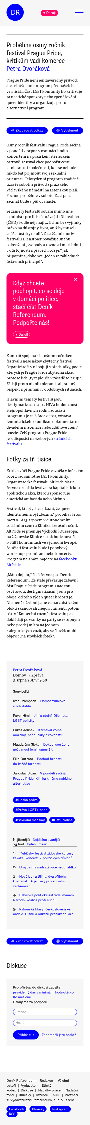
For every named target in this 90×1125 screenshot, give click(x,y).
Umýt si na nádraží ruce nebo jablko (47, 867)
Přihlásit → (26, 1035)
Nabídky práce (49, 1090)
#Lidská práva (27, 800)
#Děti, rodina (62, 820)
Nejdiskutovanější (46, 840)
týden (31, 844)
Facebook (16, 1109)
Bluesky (25, 1095)
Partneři (71, 1095)
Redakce (46, 1081)
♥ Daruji (49, 13)
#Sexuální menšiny (30, 820)
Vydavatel (28, 1085)
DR (15, 12)
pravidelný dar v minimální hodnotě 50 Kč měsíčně (43, 994)
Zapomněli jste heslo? (59, 1035)
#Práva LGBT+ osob (32, 810)
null (56, 1095)
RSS (12, 1114)
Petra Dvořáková (28, 68)
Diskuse (27, 1090)
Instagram (60, 1109)
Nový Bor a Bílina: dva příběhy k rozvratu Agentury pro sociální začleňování (39, 881)
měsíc (43, 844)
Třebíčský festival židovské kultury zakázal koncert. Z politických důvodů (43, 855)
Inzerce (42, 1095)
